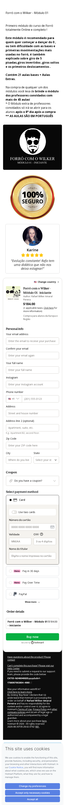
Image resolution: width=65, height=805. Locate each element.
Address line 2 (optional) (20, 421)
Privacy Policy (40, 709)
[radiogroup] (32, 547)
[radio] (10, 499)
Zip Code (11, 438)
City (8, 453)
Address (10, 406)
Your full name (14, 363)
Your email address (17, 334)
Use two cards (26, 512)
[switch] (14, 512)
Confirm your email (17, 348)
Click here (49, 307)
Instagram (12, 377)
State (37, 453)
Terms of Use (25, 709)
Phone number (14, 392)
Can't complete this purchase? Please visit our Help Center (30, 667)
